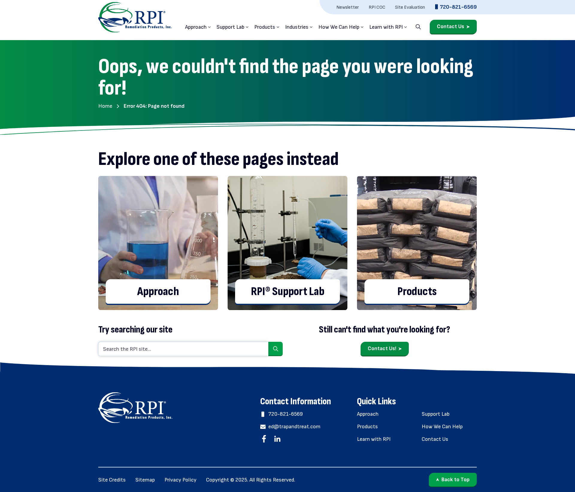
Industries (296, 27)
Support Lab (230, 27)
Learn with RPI (386, 27)
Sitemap (145, 480)
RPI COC (377, 7)
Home (105, 106)
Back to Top (455, 479)
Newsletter (347, 7)
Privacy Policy (180, 480)
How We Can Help (338, 27)
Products (264, 27)
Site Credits (112, 480)
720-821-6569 (458, 7)
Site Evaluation (410, 7)
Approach (196, 27)
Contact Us (450, 27)
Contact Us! (382, 348)
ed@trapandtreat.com (294, 426)
